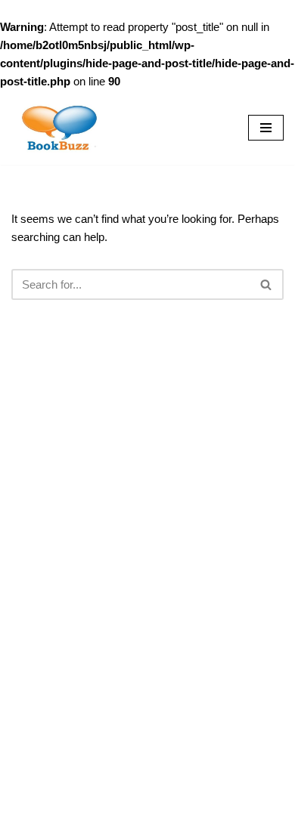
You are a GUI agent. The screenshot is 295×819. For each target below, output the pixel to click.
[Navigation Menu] (266, 128)
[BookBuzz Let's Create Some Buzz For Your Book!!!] (56, 127)
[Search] (267, 284)
